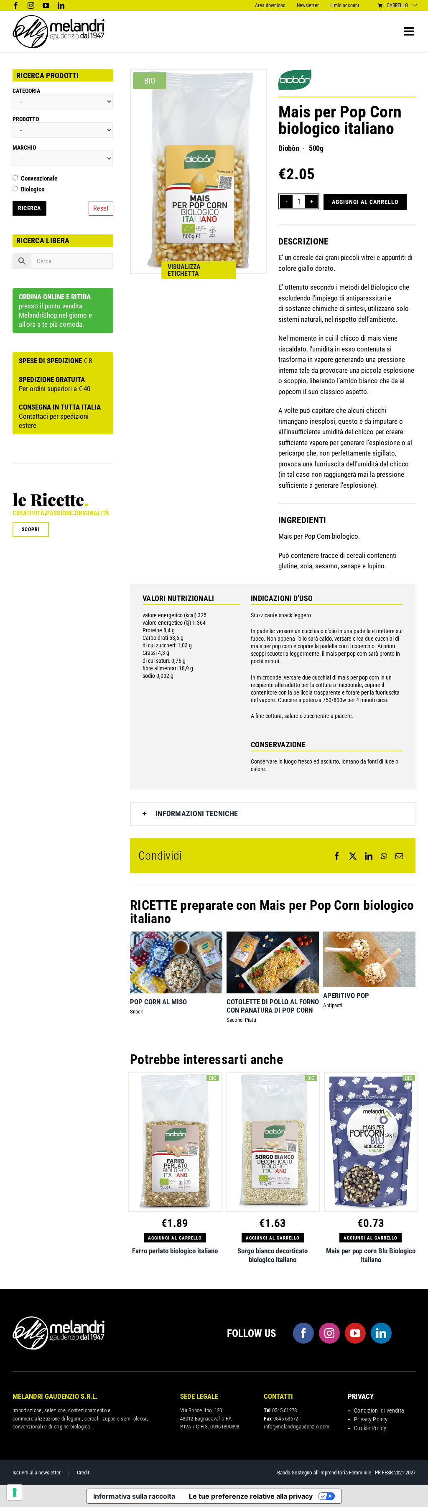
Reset (101, 208)
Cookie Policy (370, 1428)
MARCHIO (24, 147)
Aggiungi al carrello (365, 202)
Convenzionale (39, 179)
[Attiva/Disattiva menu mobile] (409, 31)
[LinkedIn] (369, 856)
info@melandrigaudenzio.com (296, 1426)
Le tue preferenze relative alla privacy (251, 1496)
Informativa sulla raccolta (134, 1496)
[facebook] (303, 1333)
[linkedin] (381, 1333)
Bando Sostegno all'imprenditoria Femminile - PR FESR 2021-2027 (346, 1472)
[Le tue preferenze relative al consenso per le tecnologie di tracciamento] (15, 1492)
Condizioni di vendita (379, 1410)
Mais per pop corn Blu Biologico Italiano (370, 1255)
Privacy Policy (370, 1419)
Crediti (84, 1472)
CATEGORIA (26, 91)
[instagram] (329, 1333)
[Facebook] (337, 856)
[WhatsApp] (384, 856)
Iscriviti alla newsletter (37, 1472)
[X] (353, 856)
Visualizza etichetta (184, 270)
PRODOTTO (26, 119)
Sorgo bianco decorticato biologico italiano (272, 1255)
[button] (273, 814)
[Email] (399, 856)
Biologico (32, 189)
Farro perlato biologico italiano (175, 1251)
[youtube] (355, 1333)
